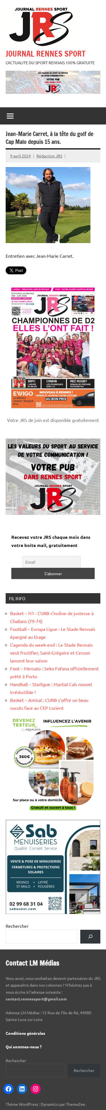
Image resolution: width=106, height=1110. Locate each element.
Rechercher (17, 926)
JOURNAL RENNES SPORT (45, 53)
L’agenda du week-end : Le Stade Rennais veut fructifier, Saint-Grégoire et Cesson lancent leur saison (51, 652)
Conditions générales (25, 1033)
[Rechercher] (90, 937)
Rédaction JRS (49, 155)
